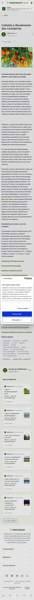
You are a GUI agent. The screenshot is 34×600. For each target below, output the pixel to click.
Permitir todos (17, 314)
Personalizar (16, 320)
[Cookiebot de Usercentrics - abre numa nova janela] (24, 278)
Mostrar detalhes (23, 308)
